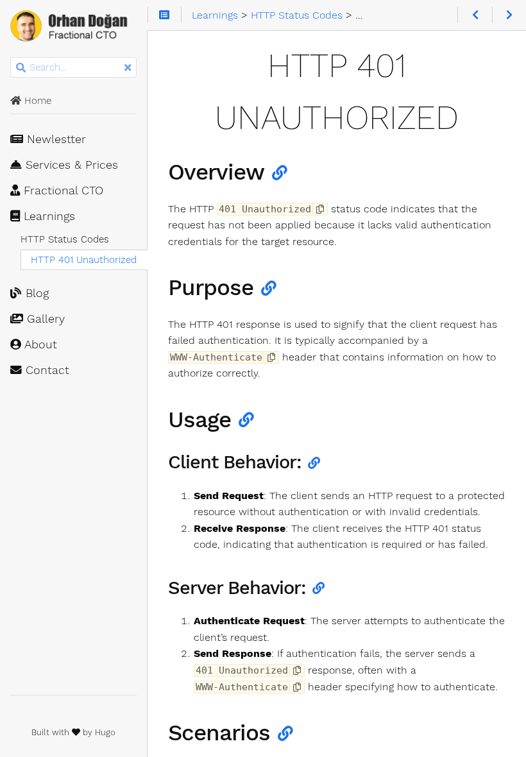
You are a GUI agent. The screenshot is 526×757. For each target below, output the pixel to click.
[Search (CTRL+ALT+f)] (21, 68)
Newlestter (54, 139)
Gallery (44, 318)
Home (36, 100)
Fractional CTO (61, 190)
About (39, 344)
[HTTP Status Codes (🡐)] (474, 15)
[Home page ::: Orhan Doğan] (73, 28)
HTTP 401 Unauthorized (84, 260)
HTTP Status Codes (65, 239)
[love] (76, 732)
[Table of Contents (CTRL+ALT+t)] (165, 15)
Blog (35, 293)
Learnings (47, 216)
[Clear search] (127, 68)
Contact (45, 370)
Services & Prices (70, 164)
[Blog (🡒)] (509, 15)
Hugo (105, 732)
